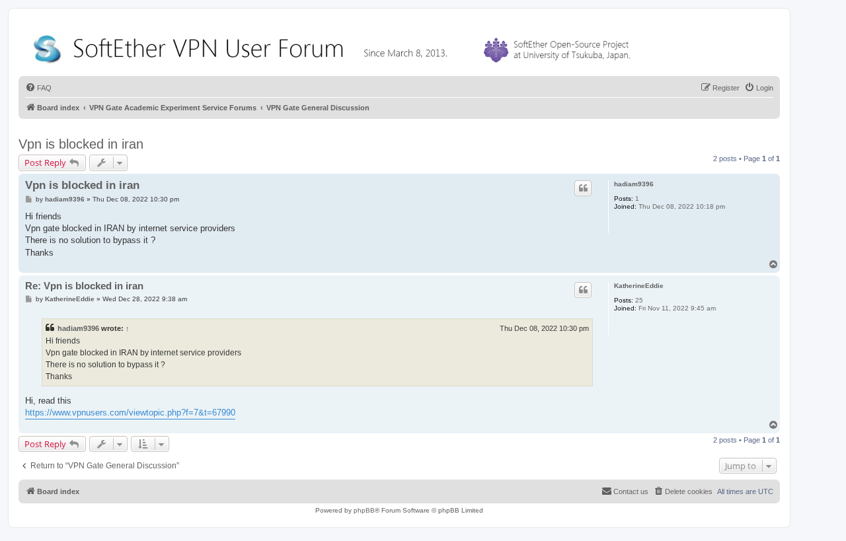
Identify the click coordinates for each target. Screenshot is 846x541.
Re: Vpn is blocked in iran (84, 285)
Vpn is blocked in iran (81, 144)
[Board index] (334, 46)
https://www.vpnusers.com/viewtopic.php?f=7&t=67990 (130, 412)
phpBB (364, 510)
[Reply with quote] (583, 188)
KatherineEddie (639, 285)
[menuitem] (38, 88)
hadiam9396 (634, 184)
